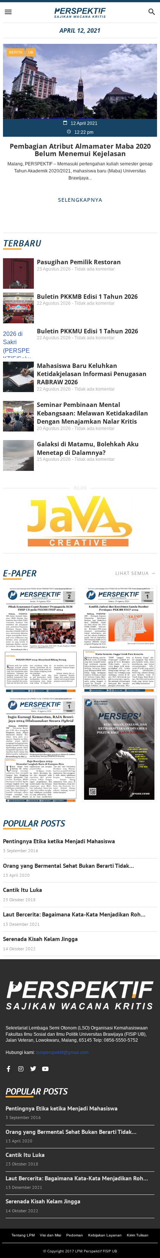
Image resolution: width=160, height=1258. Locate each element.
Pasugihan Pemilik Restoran (79, 262)
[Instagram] (21, 1069)
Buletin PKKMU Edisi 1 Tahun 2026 (87, 331)
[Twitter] (33, 1069)
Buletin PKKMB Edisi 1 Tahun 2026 (87, 296)
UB (30, 52)
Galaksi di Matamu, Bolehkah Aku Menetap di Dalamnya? (88, 448)
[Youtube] (45, 1069)
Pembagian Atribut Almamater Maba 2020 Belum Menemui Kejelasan (80, 150)
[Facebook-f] (9, 1069)
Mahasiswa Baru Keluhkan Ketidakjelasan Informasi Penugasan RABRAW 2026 (92, 374)
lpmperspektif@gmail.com (62, 1052)
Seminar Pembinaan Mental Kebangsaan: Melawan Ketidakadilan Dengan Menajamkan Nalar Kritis (92, 413)
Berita (15, 52)
